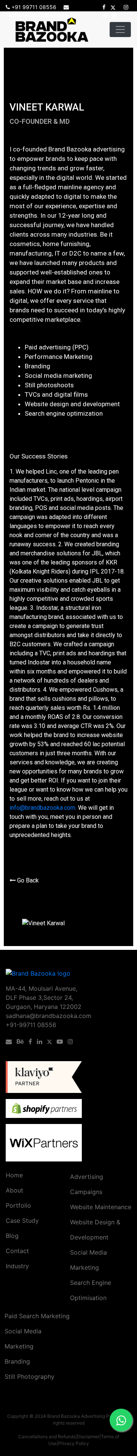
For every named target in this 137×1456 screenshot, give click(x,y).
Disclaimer (88, 1436)
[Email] (10, 1041)
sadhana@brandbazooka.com (48, 1016)
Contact (17, 1251)
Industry (17, 1266)
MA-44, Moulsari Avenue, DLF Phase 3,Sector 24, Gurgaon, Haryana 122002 (43, 997)
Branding (17, 1361)
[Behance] (22, 1041)
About (14, 1190)
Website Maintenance (100, 1207)
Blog (12, 1235)
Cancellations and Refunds (46, 1436)
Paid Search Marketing (37, 1316)
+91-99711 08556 (31, 1025)
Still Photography (29, 1376)
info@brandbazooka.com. (43, 807)
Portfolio (18, 1205)
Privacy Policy (73, 1443)
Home (14, 1175)
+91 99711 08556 (34, 7)
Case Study (22, 1220)
